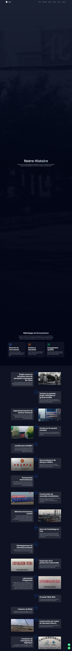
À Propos (49, 1)
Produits (39, 1)
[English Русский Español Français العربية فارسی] (64, 2)
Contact (59, 1)
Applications (45, 1)
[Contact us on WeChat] (69, 644)
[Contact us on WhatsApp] (69, 648)
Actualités (54, 1)
